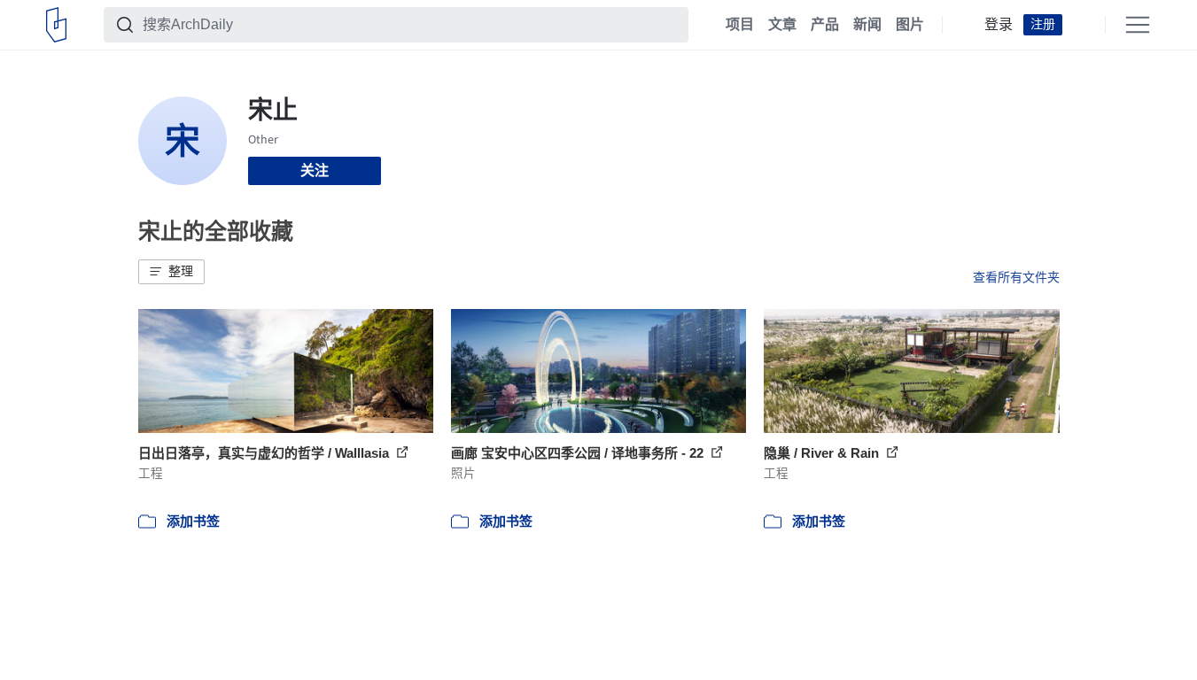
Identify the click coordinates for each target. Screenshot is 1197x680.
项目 (740, 25)
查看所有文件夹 (1016, 277)
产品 (825, 25)
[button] (171, 271)
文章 (782, 25)
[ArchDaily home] (56, 24)
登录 (998, 25)
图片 (910, 25)
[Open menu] (1137, 25)
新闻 (867, 25)
